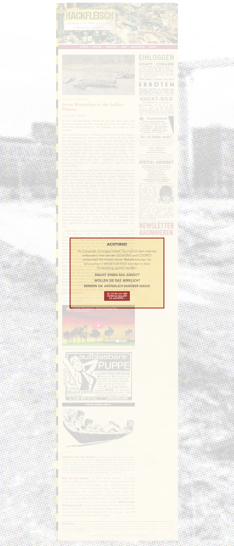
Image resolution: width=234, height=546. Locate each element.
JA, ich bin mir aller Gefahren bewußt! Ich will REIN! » (117, 296)
